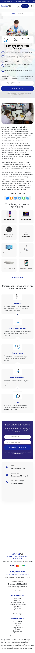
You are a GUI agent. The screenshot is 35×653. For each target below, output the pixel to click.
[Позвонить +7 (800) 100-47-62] (18, 6)
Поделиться (7, 198)
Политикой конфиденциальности (21, 94)
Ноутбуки (17, 600)
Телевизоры (17, 606)
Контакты (17, 633)
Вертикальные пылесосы (17, 604)
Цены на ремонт (17, 627)
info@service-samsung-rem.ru (19, 574)
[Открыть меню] (32, 6)
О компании (17, 621)
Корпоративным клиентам (18, 635)
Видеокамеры (17, 614)
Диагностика (17, 631)
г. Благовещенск (7, 1)
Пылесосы (17, 608)
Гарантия (17, 625)
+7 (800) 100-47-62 (17, 483)
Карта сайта (17, 590)
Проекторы (17, 610)
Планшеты (17, 612)
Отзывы (17, 629)
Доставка (17, 623)
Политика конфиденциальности (17, 557)
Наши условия (17, 558)
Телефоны (17, 598)
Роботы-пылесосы (17, 602)
